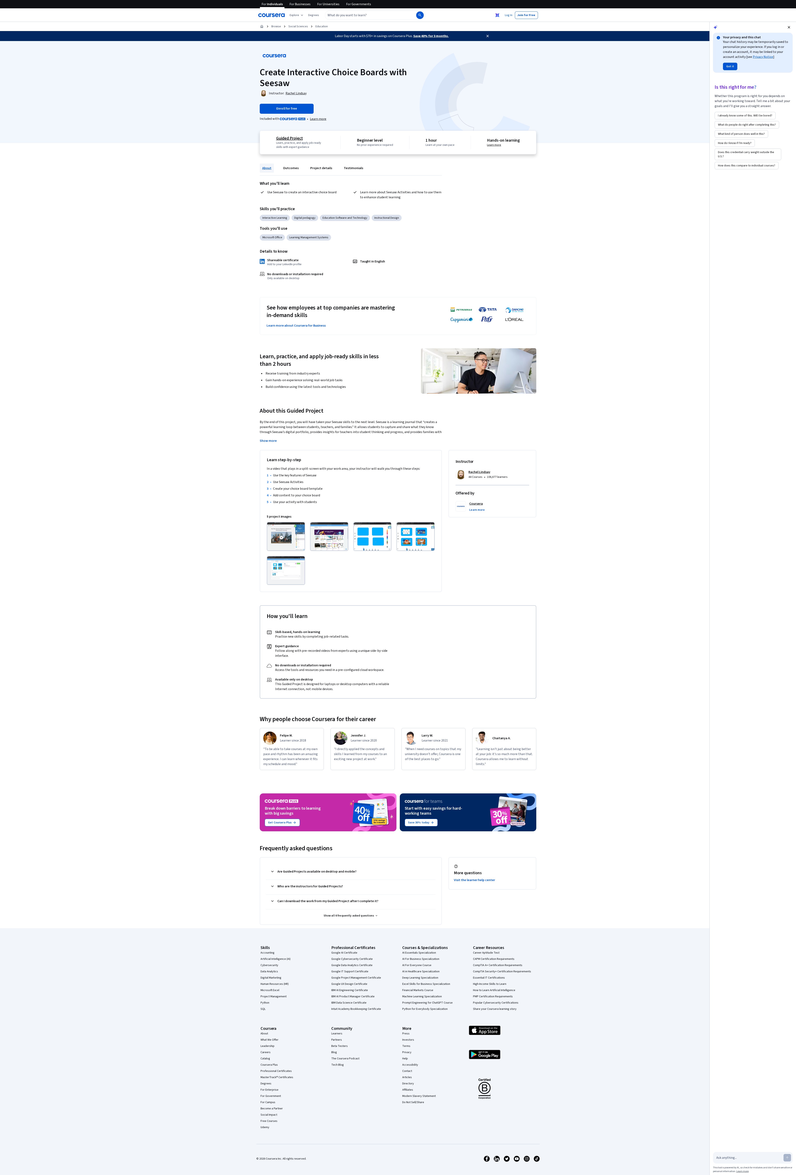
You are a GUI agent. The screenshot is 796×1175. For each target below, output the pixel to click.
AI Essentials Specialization (419, 953)
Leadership (267, 1046)
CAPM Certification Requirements (493, 959)
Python (265, 1003)
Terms (406, 1046)
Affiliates (407, 1090)
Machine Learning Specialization (422, 996)
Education (321, 26)
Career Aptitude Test (486, 953)
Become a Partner (272, 1108)
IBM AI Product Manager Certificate (353, 996)
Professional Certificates (276, 1071)
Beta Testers (339, 1046)
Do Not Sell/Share (413, 1102)
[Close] (487, 36)
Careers (266, 1052)
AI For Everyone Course (416, 965)
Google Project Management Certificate (356, 978)
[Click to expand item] (286, 536)
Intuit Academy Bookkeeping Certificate (356, 1009)
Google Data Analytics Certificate (352, 965)
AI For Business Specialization (420, 959)
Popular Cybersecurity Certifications (495, 1003)
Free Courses (269, 1121)
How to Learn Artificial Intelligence (494, 990)
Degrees (266, 1083)
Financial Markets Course (417, 990)
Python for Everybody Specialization (425, 1009)
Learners (336, 1033)
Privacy (406, 1052)
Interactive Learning (274, 218)
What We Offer (269, 1040)
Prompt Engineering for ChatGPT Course (427, 1003)
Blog (334, 1052)
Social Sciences (298, 26)
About (266, 168)
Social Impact (269, 1115)
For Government (271, 1096)
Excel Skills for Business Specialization (426, 984)
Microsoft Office (272, 237)
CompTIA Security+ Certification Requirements (502, 971)
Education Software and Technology (345, 218)
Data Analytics (269, 971)
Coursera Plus (269, 1065)
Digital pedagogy (304, 218)
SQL (263, 1009)
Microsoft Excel (270, 990)
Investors (408, 1040)
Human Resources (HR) (275, 984)
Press (406, 1033)
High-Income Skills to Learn (489, 984)
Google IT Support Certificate (349, 971)
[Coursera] (271, 15)
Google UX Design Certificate (349, 984)
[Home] (262, 26)
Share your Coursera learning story (495, 1009)
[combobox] (366, 15)
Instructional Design (386, 218)
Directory (408, 1083)
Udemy (265, 1127)
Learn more (318, 119)
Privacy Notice (763, 57)
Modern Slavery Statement (419, 1096)
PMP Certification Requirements (493, 996)
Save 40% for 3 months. (431, 36)
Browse (276, 26)
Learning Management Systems (308, 237)
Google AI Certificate (344, 953)
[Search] (420, 15)
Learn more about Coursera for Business (296, 325)
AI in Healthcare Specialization (421, 971)
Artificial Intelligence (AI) (276, 959)
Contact (407, 1071)
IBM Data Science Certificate (348, 1003)
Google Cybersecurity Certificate (352, 959)
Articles (407, 1077)
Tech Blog (337, 1065)
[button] (314, 15)
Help (405, 1058)
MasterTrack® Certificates (277, 1077)
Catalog (265, 1058)
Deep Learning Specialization (420, 978)
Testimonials (353, 168)
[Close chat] (789, 27)
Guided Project (289, 138)
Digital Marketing (271, 978)
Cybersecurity (269, 965)
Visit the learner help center (474, 880)
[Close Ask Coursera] (497, 15)
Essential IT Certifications (489, 978)
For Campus (268, 1102)
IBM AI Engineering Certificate (349, 990)
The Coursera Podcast (345, 1058)
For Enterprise (269, 1090)
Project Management (274, 996)
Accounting (267, 953)
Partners (336, 1040)
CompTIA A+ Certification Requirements (497, 965)
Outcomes (291, 168)
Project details (321, 168)
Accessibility (410, 1065)
